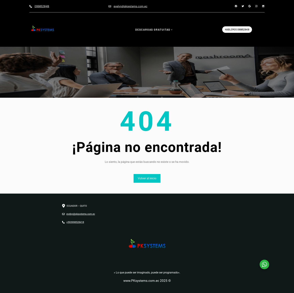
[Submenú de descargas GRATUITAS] (172, 29)
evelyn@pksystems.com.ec (130, 6)
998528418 (42, 6)
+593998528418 (75, 222)
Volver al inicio (147, 178)
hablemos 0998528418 (237, 29)
